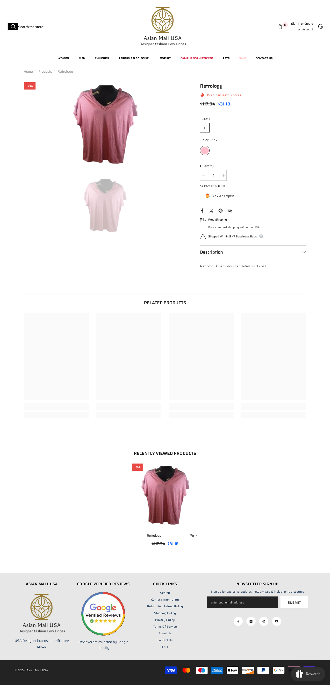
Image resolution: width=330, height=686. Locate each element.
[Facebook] (202, 210)
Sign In (295, 23)
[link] (56, 406)
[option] (105, 125)
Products (45, 71)
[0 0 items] (280, 26)
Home (28, 71)
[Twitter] (211, 210)
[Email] (230, 210)
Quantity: (207, 166)
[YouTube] (276, 621)
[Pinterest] (220, 210)
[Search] (30, 26)
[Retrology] (165, 496)
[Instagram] (251, 621)
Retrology (172, 536)
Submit (294, 602)
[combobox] (30, 26)
